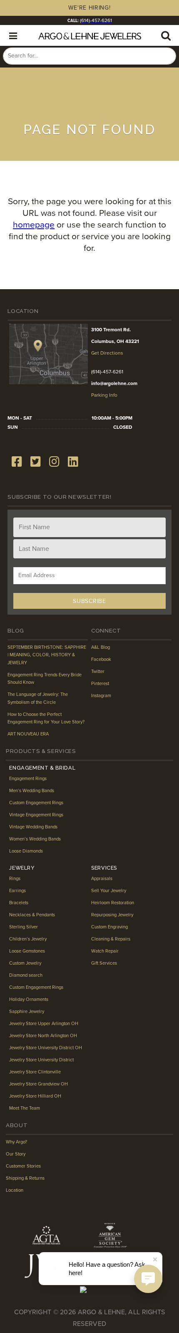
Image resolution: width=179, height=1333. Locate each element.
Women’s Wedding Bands (35, 839)
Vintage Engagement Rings (36, 815)
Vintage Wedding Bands (33, 827)
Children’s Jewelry (28, 939)
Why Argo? (16, 1142)
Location (14, 1190)
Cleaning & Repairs (110, 939)
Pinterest (100, 683)
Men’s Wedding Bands (31, 790)
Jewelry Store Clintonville (35, 1072)
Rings (14, 878)
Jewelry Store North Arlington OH (43, 1035)
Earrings (17, 890)
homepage (34, 225)
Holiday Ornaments (28, 999)
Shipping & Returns (25, 1178)
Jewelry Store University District (41, 1060)
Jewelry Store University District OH (45, 1047)
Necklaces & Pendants (32, 915)
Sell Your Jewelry (108, 890)
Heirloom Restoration (112, 902)
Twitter (97, 671)
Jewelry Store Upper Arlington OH (43, 1023)
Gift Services (104, 963)
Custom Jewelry (25, 963)
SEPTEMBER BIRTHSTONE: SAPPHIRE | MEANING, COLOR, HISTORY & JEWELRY (46, 655)
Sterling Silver (23, 927)
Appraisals (101, 878)
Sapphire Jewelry (26, 1011)
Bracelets (18, 902)
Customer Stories (23, 1166)
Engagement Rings (28, 778)
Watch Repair (105, 951)
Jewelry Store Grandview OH (38, 1084)
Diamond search (25, 975)
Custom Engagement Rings (36, 802)
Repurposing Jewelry (112, 915)
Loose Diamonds (26, 851)
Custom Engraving (109, 927)
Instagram (101, 695)
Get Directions (107, 353)
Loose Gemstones (27, 951)
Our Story (15, 1154)
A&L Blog (100, 647)
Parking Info (104, 395)
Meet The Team (24, 1108)
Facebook (101, 659)
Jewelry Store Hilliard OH (35, 1096)
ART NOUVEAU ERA (28, 734)
